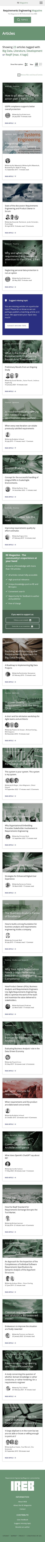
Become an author (22, 1527)
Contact (23, 1509)
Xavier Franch (28, 381)
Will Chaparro (9, 732)
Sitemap (6, 1536)
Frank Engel (9, 224)
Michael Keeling (31, 730)
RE (22, 2)
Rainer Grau (23, 488)
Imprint (14, 1536)
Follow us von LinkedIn (21, 620)
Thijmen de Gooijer (18, 730)
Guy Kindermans (24, 114)
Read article (9, 123)
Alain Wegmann (24, 785)
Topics (24, 19)
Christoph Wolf (17, 940)
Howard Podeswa (25, 1005)
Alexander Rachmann (19, 222)
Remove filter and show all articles (31, 75)
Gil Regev (15, 785)
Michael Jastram (17, 1223)
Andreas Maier (17, 1283)
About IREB (22, 1502)
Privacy (22, 1536)
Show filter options (16, 64)
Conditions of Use (34, 1536)
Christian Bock (24, 836)
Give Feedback (22, 1520)
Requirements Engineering (22, 12)
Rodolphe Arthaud (18, 439)
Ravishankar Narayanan (27, 673)
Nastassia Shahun (25, 884)
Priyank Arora (16, 1062)
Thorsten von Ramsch (26, 1334)
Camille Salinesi (17, 1169)
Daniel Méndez (17, 381)
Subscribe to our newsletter (21, 626)
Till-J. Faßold (23, 1388)
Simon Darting (28, 1283)
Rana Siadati (16, 1447)
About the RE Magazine (23, 1505)
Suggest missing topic (16, 326)
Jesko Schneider (32, 222)
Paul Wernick (25, 1447)
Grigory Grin (23, 536)
